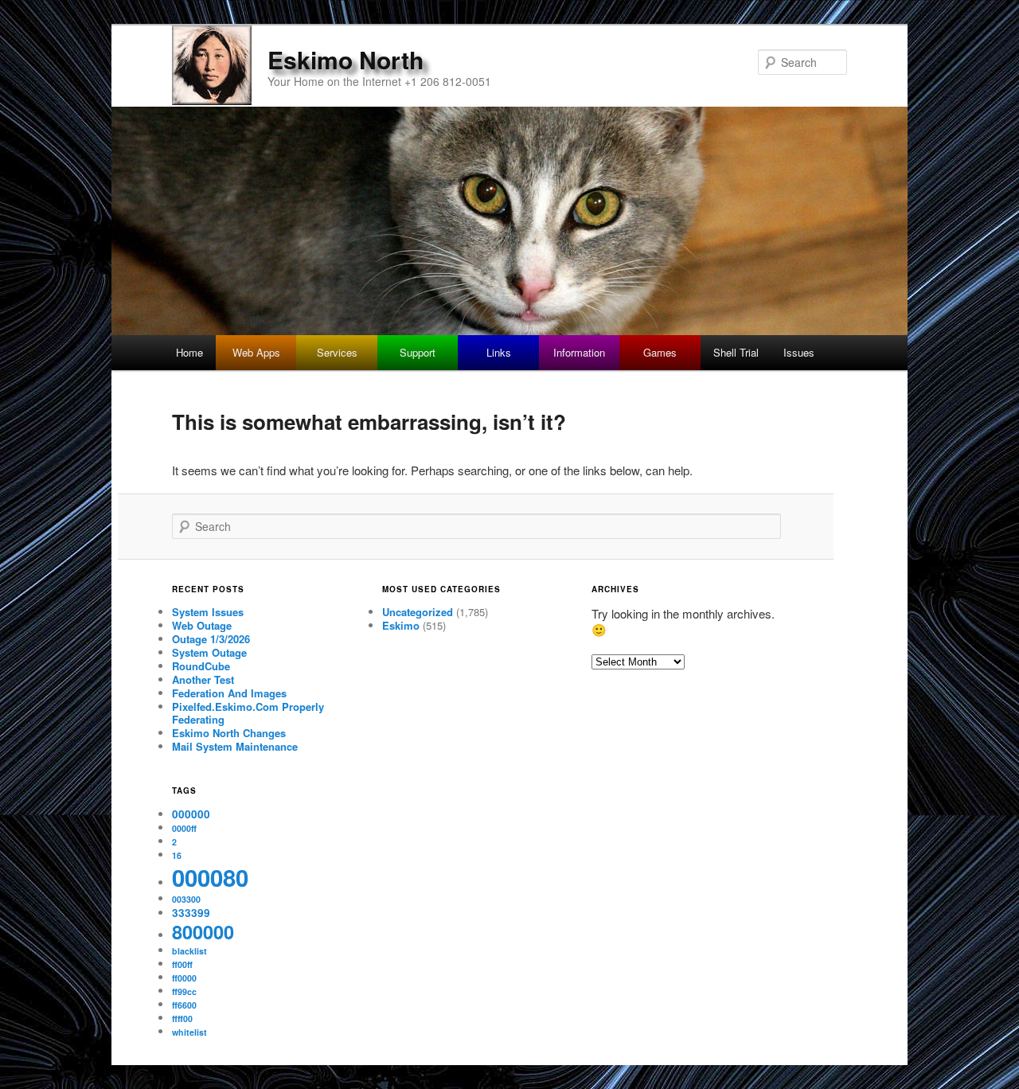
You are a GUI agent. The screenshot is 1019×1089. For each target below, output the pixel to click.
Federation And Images (229, 693)
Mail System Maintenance (235, 746)
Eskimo (401, 625)
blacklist (189, 951)
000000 (191, 814)
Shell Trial (736, 352)
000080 (210, 877)
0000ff (184, 828)
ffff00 (182, 1019)
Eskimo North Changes (229, 732)
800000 (203, 932)
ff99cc (184, 991)
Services (337, 352)
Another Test (203, 679)
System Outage (209, 652)
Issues (798, 352)
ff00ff (182, 964)
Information (579, 352)
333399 (191, 912)
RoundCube (201, 665)
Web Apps (256, 352)
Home (189, 352)
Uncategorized (417, 611)
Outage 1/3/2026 (211, 638)
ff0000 (184, 978)
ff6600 (184, 1005)
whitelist (189, 1032)
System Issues (208, 611)
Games (660, 352)
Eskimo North (345, 59)
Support (417, 352)
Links (498, 352)
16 (177, 855)
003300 (186, 899)
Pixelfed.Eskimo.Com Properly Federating (248, 713)
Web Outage (202, 625)
